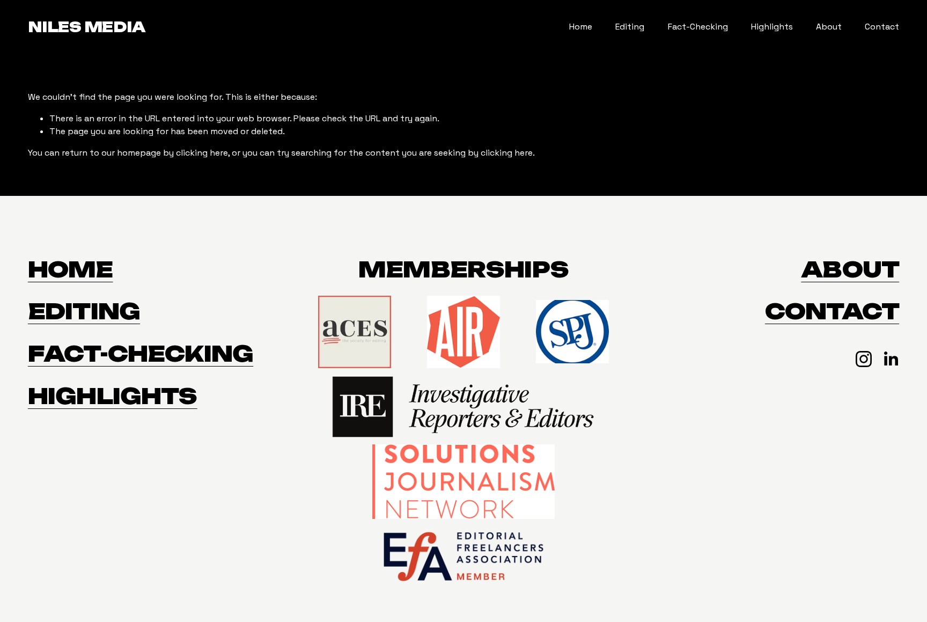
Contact (882, 26)
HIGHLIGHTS (112, 396)
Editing (629, 26)
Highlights (772, 26)
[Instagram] (863, 359)
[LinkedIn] (890, 359)
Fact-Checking (698, 26)
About (829, 26)
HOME (70, 269)
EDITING (84, 311)
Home (580, 26)
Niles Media (86, 26)
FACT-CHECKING (140, 354)
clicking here (202, 152)
